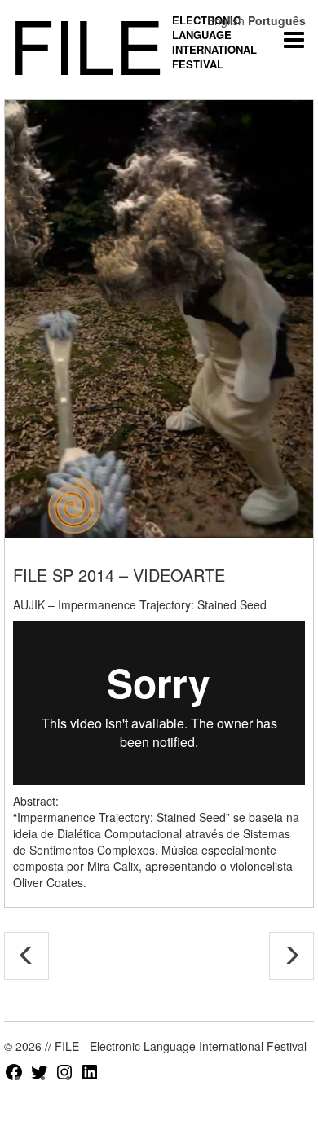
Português (277, 20)
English (226, 20)
